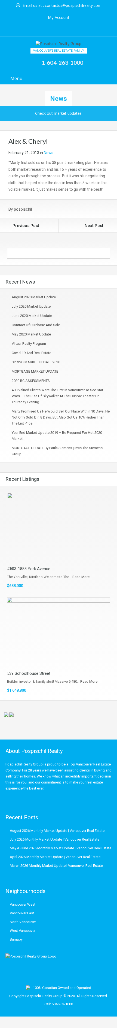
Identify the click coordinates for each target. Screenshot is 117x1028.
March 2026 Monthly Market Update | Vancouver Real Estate (56, 866)
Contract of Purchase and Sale (36, 325)
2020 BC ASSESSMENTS (31, 381)
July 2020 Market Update (31, 306)
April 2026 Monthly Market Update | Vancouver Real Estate (55, 857)
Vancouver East (22, 913)
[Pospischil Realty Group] (58, 44)
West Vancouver (22, 931)
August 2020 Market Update (34, 297)
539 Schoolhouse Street (28, 673)
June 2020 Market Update (32, 316)
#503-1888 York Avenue (28, 568)
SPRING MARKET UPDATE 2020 (36, 362)
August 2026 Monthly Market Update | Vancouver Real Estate (57, 831)
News (48, 153)
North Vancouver (23, 922)
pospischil (23, 209)
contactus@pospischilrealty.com (73, 5)
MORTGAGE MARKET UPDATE (35, 371)
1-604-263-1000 (62, 62)
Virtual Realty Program (29, 343)
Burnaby (16, 939)
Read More (81, 577)
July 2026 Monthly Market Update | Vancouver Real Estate (54, 839)
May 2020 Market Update (31, 334)
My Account (58, 17)
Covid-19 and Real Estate (31, 353)
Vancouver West (22, 904)
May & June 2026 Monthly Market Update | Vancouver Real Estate (60, 848)
